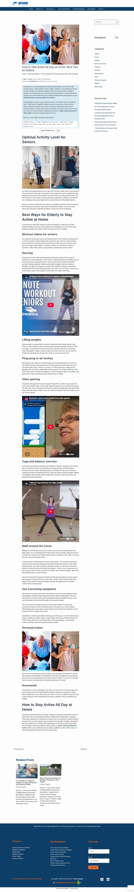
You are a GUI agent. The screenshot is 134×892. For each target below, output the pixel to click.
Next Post (85, 749)
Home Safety (16, 856)
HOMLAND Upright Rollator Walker (106, 103)
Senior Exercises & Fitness (21, 847)
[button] (43, 9)
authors (97, 54)
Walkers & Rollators (18, 850)
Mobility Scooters (17, 854)
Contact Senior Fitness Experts (60, 856)
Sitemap (39, 879)
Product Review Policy (57, 865)
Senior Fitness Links (57, 861)
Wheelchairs (99, 86)
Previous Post (17, 749)
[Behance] (108, 879)
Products (97, 67)
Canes (97, 57)
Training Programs (79, 9)
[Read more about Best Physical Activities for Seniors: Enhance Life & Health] (50, 770)
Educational (91, 9)
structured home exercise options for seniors (39, 97)
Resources (50, 9)
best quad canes (39, 579)
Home (31, 9)
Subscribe (93, 867)
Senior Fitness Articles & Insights (61, 850)
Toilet (96, 77)
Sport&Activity (99, 73)
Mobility (97, 60)
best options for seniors (56, 108)
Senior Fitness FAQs (57, 854)
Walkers (97, 83)
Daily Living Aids (17, 858)
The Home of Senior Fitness (59, 847)
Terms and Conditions (62, 888)
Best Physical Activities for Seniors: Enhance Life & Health (50, 780)
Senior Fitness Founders (58, 852)
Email (90, 857)
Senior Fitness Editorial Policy (60, 863)
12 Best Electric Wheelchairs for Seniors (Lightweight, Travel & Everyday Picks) (105, 115)
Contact (100, 9)
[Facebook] (102, 879)
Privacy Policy (74, 888)
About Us (39, 9)
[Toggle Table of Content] (57, 130)
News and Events (64, 9)
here (31, 126)
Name (90, 848)
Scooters (97, 70)
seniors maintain (38, 723)
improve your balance (69, 470)
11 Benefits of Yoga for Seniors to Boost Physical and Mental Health (26, 782)
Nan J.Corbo (30, 117)
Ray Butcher (50, 117)
